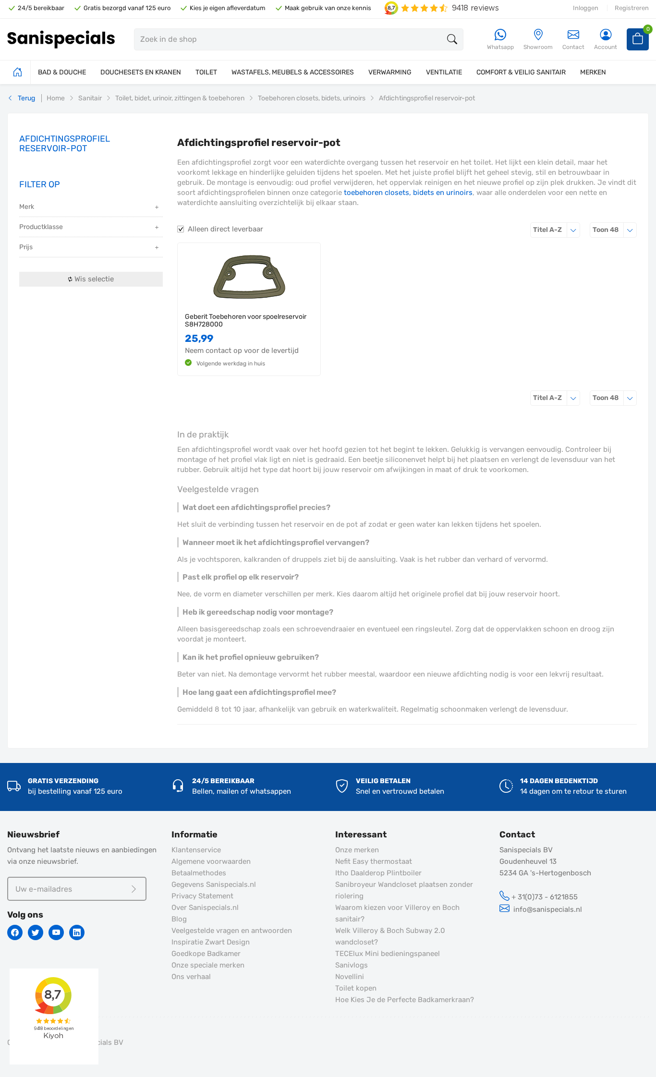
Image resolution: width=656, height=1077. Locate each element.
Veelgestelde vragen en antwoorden (231, 930)
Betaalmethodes (198, 873)
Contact (573, 47)
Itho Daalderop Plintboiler (378, 873)
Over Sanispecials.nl (205, 907)
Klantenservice (196, 850)
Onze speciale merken (207, 965)
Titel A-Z (556, 229)
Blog (179, 919)
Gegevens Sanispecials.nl (213, 884)
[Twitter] (35, 932)
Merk (26, 207)
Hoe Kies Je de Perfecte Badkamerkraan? (404, 999)
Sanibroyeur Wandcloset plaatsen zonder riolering (404, 890)
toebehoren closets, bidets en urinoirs (408, 192)
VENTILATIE (444, 72)
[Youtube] (56, 932)
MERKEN (593, 72)
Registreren (632, 8)
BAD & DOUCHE (62, 72)
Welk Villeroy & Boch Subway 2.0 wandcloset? (390, 936)
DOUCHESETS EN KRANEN (140, 72)
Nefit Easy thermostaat (373, 861)
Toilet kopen (356, 988)
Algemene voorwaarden (211, 861)
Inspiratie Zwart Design (210, 942)
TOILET (206, 72)
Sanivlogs (351, 965)
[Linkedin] (77, 932)
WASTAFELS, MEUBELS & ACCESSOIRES (292, 72)
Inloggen (585, 8)
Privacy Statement (202, 896)
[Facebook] (15, 932)
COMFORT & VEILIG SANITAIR (521, 72)
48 (615, 229)
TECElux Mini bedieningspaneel (387, 953)
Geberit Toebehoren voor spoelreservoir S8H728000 (245, 320)
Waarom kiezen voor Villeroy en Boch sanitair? (397, 913)
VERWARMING (390, 72)
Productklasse (41, 227)
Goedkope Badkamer (206, 953)
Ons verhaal (191, 976)
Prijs (26, 247)
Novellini (349, 976)
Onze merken (357, 850)
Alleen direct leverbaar (225, 229)
